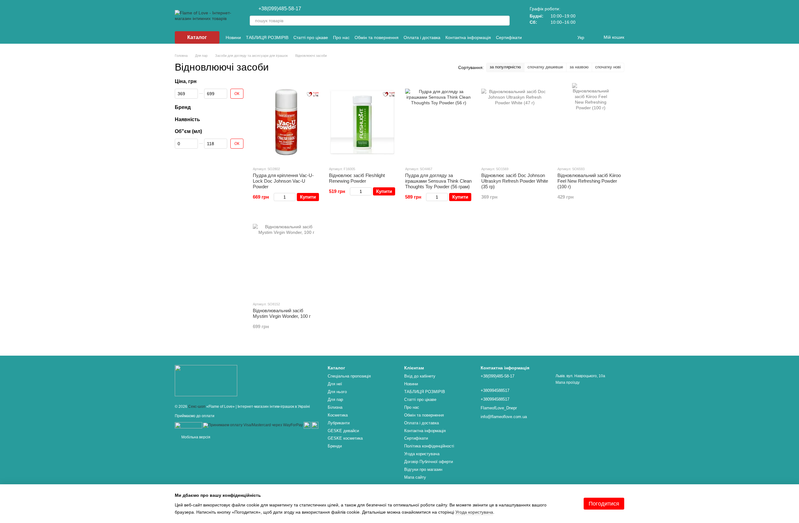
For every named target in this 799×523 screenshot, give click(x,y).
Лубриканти (339, 423)
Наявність (187, 119)
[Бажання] (603, 16)
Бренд (183, 107)
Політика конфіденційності (429, 446)
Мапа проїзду (568, 382)
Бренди (335, 446)
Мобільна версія (195, 437)
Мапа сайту (415, 477)
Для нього (337, 391)
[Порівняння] (587, 16)
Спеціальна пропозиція (349, 376)
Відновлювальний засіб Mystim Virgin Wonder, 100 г (282, 313)
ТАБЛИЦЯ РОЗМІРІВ (267, 37)
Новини (233, 37)
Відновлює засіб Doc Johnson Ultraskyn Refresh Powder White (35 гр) (514, 181)
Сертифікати (509, 37)
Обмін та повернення (377, 37)
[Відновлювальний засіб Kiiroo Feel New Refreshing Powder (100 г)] (590, 122)
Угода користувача (421, 453)
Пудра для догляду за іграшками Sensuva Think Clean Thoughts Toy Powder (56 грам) (438, 181)
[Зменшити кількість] (276, 197)
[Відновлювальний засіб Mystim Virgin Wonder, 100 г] (286, 257)
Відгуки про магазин (423, 469)
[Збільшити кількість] (292, 197)
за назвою (579, 67)
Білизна (335, 407)
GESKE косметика (345, 438)
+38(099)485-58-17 (279, 8)
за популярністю (505, 67)
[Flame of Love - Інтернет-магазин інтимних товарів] (206, 380)
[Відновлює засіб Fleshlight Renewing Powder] (362, 122)
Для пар (335, 399)
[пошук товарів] (505, 21)
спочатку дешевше (545, 67)
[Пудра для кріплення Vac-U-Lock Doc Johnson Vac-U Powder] (286, 122)
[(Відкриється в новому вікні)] (307, 425)
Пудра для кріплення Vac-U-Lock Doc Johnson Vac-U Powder (283, 181)
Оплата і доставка (422, 37)
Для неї (335, 384)
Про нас (341, 37)
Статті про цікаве (310, 37)
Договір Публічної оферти (428, 461)
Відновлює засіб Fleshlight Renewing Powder (357, 178)
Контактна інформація (468, 37)
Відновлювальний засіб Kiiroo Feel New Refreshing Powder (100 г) (589, 181)
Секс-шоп (196, 406)
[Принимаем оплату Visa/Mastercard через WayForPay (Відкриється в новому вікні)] (253, 425)
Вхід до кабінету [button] (419, 376)
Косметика (338, 415)
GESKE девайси (343, 430)
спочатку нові (608, 67)
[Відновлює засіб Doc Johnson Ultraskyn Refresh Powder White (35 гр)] (514, 122)
